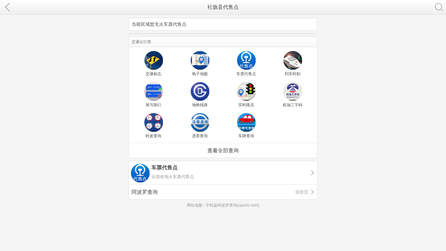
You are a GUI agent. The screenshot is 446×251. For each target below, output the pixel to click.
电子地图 (200, 74)
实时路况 (246, 105)
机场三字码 (292, 105)
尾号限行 (153, 105)
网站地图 (194, 205)
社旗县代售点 (223, 7)
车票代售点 (246, 74)
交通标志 (153, 74)
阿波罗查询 (220, 192)
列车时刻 (292, 74)
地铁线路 (200, 105)
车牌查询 (246, 136)
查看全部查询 (223, 150)
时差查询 (153, 136)
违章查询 (200, 136)
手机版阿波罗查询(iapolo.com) (232, 205)
